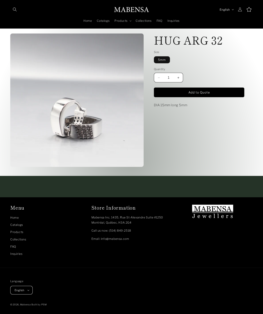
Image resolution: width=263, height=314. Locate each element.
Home (14, 217)
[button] (14, 9)
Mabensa (25, 304)
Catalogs (16, 224)
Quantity (159, 69)
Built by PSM (39, 304)
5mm (162, 60)
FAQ (13, 246)
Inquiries (16, 253)
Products (16, 232)
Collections (18, 239)
